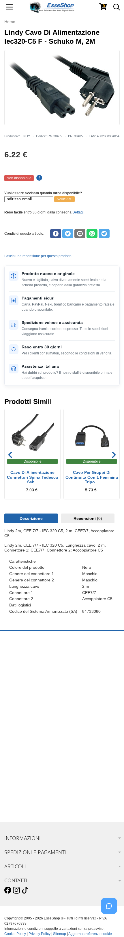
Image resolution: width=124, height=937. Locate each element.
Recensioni (88, 518)
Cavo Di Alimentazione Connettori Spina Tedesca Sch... (32, 477)
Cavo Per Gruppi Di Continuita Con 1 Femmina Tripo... (91, 477)
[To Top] (110, 923)
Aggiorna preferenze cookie (90, 934)
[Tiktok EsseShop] (25, 890)
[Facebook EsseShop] (7, 890)
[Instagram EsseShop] (16, 890)
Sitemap (59, 934)
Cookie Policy (15, 934)
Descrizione (31, 518)
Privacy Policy (39, 934)
